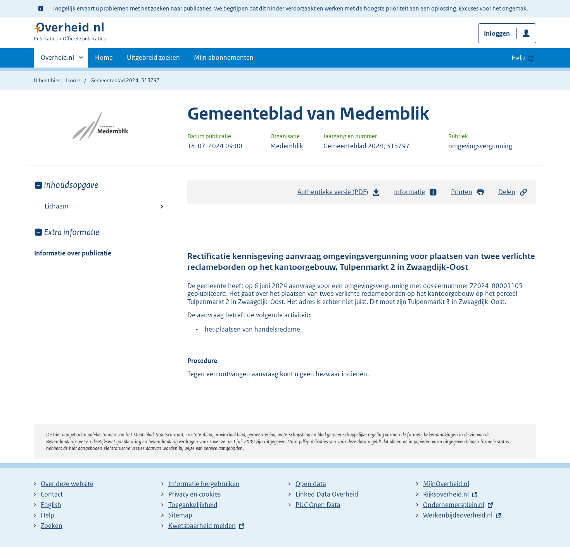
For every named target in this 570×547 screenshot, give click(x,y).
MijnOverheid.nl (446, 483)
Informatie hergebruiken (204, 483)
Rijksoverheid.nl (446, 494)
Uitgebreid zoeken (153, 57)
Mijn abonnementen (224, 57)
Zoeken (51, 525)
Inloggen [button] (497, 33)
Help (47, 515)
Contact (52, 494)
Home (104, 57)
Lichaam (57, 206)
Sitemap (180, 515)
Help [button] (518, 58)
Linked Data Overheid (326, 494)
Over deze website (67, 483)
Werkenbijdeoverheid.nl (457, 515)
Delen (506, 192)
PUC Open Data (317, 504)
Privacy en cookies (194, 494)
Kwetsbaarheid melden (202, 525)
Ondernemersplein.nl (453, 504)
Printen (461, 192)
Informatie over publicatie (72, 253)
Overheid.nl (57, 60)
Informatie (409, 192)
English (51, 504)
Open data (310, 483)
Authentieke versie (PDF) (334, 194)
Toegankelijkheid (193, 504)
